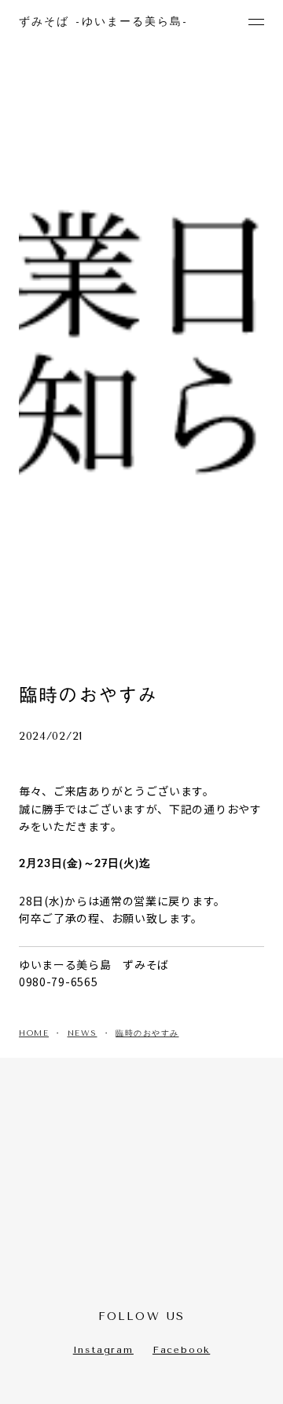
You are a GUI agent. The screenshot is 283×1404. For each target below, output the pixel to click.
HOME (34, 1033)
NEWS (82, 1033)
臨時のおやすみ (147, 1033)
